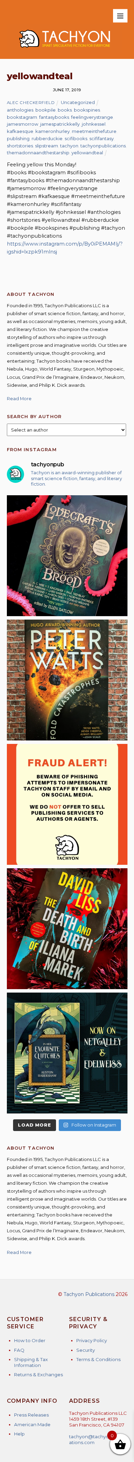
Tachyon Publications (89, 1294)
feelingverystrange (92, 117)
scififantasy (101, 138)
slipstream (46, 145)
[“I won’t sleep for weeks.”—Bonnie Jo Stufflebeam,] (67, 555)
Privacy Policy (91, 1340)
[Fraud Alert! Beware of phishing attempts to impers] (67, 804)
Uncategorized (78, 102)
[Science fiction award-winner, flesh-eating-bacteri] (67, 680)
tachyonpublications (103, 145)
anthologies (20, 110)
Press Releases (31, 1415)
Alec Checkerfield (31, 102)
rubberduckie (47, 138)
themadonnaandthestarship (38, 152)
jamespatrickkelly (60, 124)
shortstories (20, 145)
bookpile (45, 110)
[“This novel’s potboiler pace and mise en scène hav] (67, 928)
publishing (18, 138)
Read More (19, 398)
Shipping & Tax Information (31, 1362)
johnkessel (93, 124)
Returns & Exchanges (38, 1374)
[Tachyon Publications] (64, 50)
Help (19, 1434)
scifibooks (76, 138)
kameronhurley (52, 131)
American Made (32, 1424)
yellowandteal (87, 152)
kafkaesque (20, 131)
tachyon (69, 145)
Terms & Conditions (98, 1359)
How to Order (29, 1340)
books (65, 110)
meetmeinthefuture (94, 131)
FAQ (19, 1350)
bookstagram (22, 117)
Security (85, 1350)
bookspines (87, 110)
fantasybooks (54, 117)
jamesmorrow (22, 124)
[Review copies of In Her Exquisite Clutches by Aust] (67, 1053)
